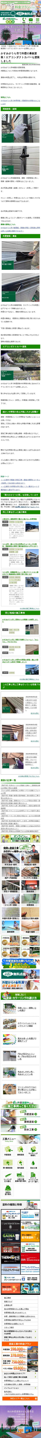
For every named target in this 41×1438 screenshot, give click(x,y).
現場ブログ (13, 46)
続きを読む (35, 713)
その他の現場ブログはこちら (28, 776)
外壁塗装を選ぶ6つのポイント (15, 1313)
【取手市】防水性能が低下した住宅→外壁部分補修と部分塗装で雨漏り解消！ (20, 822)
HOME (3, 46)
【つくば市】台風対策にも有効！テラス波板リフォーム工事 (20, 792)
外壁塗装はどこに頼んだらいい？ (16, 1381)
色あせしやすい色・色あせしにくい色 (26, 1073)
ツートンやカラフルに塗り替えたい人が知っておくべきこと (27, 1089)
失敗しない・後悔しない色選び (27, 1009)
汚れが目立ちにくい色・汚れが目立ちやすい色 (27, 1056)
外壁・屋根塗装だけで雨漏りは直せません (19, 1316)
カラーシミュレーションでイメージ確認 (27, 1024)
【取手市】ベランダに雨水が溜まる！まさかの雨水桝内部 (20, 817)
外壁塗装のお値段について (14, 1324)
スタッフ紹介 (9, 1327)
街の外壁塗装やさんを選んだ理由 (16, 1309)
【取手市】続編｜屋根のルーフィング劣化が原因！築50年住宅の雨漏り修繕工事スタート (20, 802)
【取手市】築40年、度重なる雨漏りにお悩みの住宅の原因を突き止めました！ (20, 827)
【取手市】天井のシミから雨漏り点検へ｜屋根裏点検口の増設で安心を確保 (20, 786)
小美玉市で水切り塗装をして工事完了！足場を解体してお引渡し (31, 705)
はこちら (27, 507)
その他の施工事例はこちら (29, 608)
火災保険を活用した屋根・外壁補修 (17, 1384)
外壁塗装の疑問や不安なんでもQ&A (17, 1320)
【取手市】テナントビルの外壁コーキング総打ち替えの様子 (20, 812)
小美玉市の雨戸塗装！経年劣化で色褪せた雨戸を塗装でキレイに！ (31, 733)
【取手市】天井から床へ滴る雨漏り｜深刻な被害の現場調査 (20, 807)
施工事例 (7, 1298)
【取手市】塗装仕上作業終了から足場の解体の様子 (19, 831)
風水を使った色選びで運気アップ (27, 1039)
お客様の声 (8, 1305)
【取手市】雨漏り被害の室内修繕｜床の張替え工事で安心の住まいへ (20, 797)
